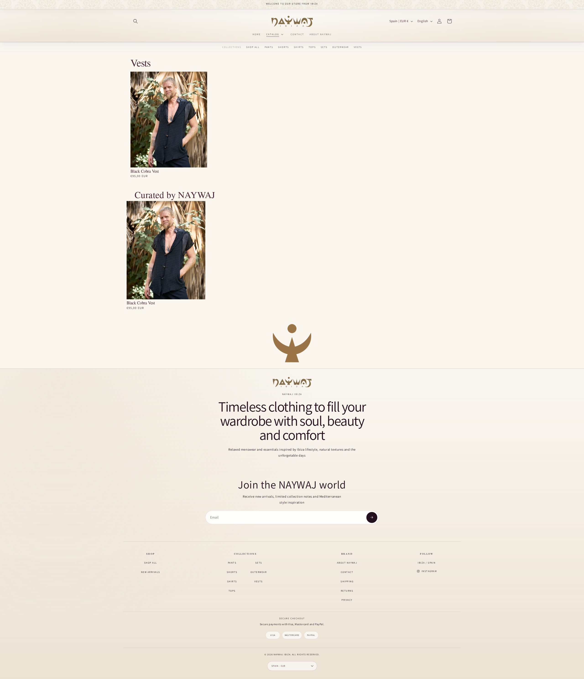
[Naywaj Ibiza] (292, 382)
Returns (347, 590)
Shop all (150, 562)
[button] (135, 21)
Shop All (252, 47)
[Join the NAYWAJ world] (371, 517)
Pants (269, 47)
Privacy (347, 599)
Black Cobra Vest (144, 171)
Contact (347, 572)
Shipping (347, 581)
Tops (312, 47)
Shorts (283, 47)
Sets (324, 47)
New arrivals (150, 572)
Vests (358, 47)
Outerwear (340, 47)
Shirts (299, 47)
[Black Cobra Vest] (168, 119)
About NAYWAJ (347, 562)
